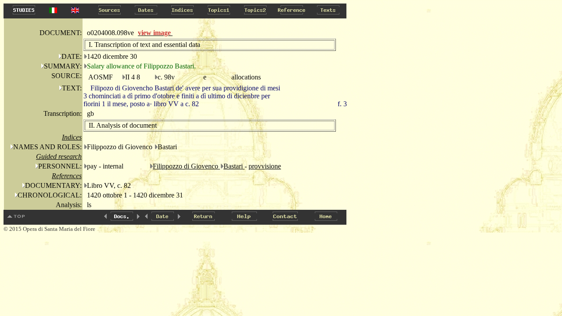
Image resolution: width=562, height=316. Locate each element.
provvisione (265, 166)
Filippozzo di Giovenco (186, 166)
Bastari (234, 166)
